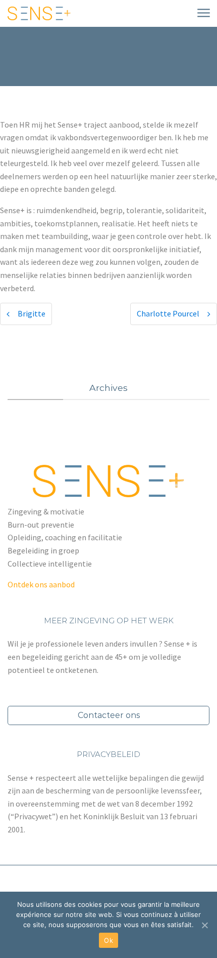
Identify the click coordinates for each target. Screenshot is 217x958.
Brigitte (31, 313)
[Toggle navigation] (203, 13)
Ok (108, 940)
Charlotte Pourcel (168, 313)
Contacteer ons (109, 715)
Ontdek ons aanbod (41, 584)
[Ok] (204, 925)
